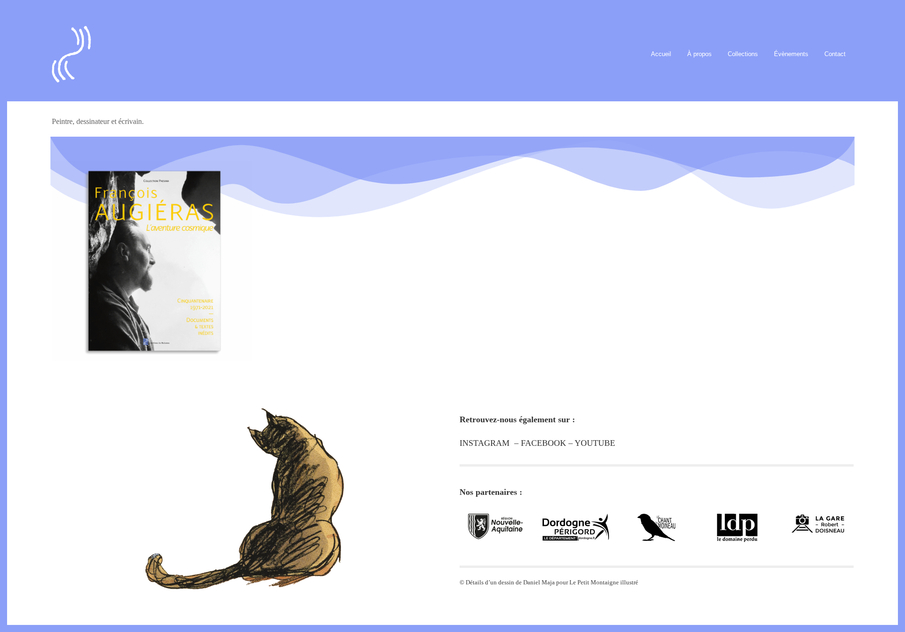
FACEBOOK (543, 443)
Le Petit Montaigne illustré (603, 582)
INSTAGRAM (485, 443)
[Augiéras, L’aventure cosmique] (152, 250)
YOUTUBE (595, 443)
